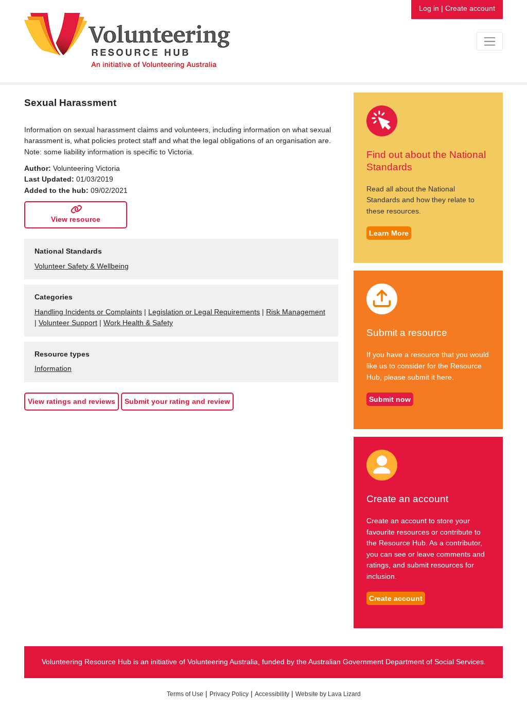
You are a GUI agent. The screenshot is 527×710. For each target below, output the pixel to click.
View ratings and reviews (71, 401)
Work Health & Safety (138, 322)
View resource (75, 219)
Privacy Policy (229, 694)
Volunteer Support (68, 322)
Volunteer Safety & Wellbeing (81, 266)
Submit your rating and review (177, 401)
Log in (429, 8)
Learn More (389, 233)
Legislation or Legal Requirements (204, 312)
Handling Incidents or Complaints (88, 312)
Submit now (390, 399)
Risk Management (295, 312)
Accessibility (272, 694)
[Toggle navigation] (490, 41)
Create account (470, 8)
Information (53, 368)
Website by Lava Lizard (328, 694)
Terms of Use (185, 694)
